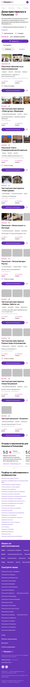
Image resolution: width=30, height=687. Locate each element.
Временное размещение (8, 421)
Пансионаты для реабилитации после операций (13, 491)
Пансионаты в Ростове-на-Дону (10, 608)
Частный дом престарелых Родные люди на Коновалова (13, 342)
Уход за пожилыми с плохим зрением (10, 487)
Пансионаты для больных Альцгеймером (11, 498)
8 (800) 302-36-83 (5, 659)
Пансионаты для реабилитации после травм (12, 503)
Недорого (4, 71)
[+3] (15, 294)
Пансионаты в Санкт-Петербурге (10, 571)
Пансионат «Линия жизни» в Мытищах (13, 226)
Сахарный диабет (17, 266)
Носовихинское (12, 558)
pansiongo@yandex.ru (6, 662)
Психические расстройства (8, 505)
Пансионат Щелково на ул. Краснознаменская (12, 67)
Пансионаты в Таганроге (8, 621)
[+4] (15, 253)
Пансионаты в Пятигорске (8, 605)
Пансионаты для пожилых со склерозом (11, 508)
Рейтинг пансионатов (9, 639)
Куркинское (22, 558)
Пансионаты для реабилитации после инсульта (13, 501)
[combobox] (15, 45)
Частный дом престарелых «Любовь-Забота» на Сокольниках (12, 304)
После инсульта (5, 346)
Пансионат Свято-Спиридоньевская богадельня (14, 148)
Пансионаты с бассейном (7, 529)
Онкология (13, 346)
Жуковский (10, 562)
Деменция (26, 193)
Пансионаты (11, 8)
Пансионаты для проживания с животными (11, 517)
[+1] (15, 217)
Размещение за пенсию (7, 524)
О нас (3, 635)
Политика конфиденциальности (16, 671)
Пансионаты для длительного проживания (11, 536)
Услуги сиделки (5, 527)
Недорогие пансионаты (7, 519)
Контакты (4, 643)
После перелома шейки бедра (9, 114)
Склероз (25, 266)
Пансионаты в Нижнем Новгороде (10, 599)
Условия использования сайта (8, 673)
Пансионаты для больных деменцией (10, 494)
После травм (18, 71)
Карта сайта (4, 671)
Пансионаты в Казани (23, 593)
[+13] (15, 58)
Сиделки (4, 153)
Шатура (18, 562)
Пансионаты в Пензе (7, 602)
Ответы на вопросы (8, 647)
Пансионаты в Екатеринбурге (9, 587)
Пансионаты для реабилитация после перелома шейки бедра (14, 481)
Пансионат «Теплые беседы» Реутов (13, 262)
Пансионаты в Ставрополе (8, 618)
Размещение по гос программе (9, 515)
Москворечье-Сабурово (14, 550)
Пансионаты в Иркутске (7, 593)
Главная (3, 8)
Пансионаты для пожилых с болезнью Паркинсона (13, 496)
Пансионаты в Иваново (7, 590)
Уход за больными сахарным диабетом (11, 484)
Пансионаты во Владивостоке (9, 578)
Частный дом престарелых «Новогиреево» (12, 189)
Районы (18, 8)
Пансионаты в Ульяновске (8, 624)
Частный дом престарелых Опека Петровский (12, 382)
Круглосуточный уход (6, 510)
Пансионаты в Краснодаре (8, 596)
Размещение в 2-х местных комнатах (10, 522)
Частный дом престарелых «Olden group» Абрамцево (12, 109)
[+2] (15, 333)
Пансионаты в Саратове (8, 615)
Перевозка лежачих (6, 534)
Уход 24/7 (11, 71)
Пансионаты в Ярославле (8, 630)
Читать (9, 86)
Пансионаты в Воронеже (8, 584)
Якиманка (26, 550)
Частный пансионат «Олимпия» (14, 418)
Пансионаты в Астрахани (8, 574)
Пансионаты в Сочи (22, 615)
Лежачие (10, 153)
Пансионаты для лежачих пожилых (10, 478)
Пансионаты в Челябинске (8, 627)
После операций (6, 193)
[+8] (15, 373)
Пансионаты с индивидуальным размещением (12, 512)
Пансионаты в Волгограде (8, 581)
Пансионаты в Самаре (7, 611)
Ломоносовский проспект (15, 554)
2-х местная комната (7, 266)
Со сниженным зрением (16, 193)
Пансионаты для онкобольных (8, 489)
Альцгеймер (24, 230)
